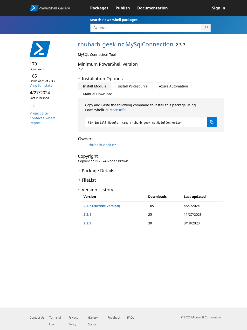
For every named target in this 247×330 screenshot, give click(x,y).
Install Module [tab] (94, 86)
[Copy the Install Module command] (212, 122)
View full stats (41, 85)
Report (35, 123)
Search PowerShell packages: (114, 19)
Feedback (114, 318)
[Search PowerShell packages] (206, 27)
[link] (103, 8)
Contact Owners (42, 118)
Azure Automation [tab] (173, 86)
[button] (79, 78)
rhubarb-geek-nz (102, 145)
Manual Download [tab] (97, 94)
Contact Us (37, 318)
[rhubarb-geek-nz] (83, 145)
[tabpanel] (151, 115)
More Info (117, 110)
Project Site (39, 113)
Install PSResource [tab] (133, 86)
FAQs (130, 318)
